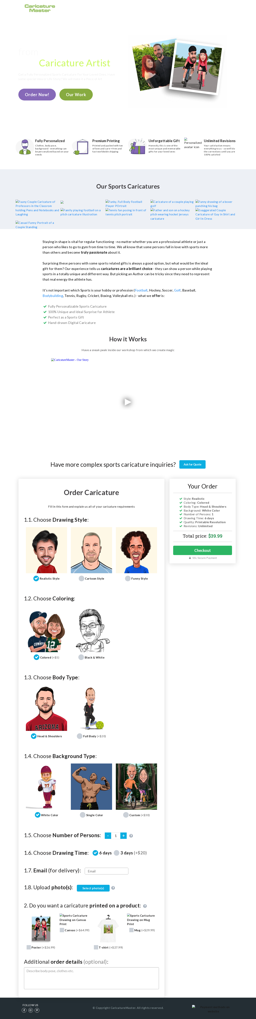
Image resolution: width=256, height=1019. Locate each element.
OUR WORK (156, 8)
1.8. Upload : (48, 887)
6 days (105, 852)
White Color (49, 815)
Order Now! (37, 94)
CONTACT (222, 8)
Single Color (94, 815)
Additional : (66, 961)
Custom (139, 815)
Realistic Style (50, 578)
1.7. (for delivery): (52, 870)
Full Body (94, 736)
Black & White (95, 657)
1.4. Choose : (60, 756)
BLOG (206, 8)
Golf (177, 290)
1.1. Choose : (56, 519)
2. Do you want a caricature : (83, 906)
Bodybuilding (53, 296)
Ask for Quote (192, 464)
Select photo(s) (93, 888)
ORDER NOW (133, 8)
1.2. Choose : (49, 598)
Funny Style (139, 578)
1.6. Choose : (56, 852)
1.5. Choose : (62, 835)
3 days (134, 852)
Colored (49, 657)
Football (141, 290)
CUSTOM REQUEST (183, 8)
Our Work (76, 94)
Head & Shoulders (49, 736)
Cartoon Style (94, 578)
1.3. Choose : (51, 677)
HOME (113, 8)
